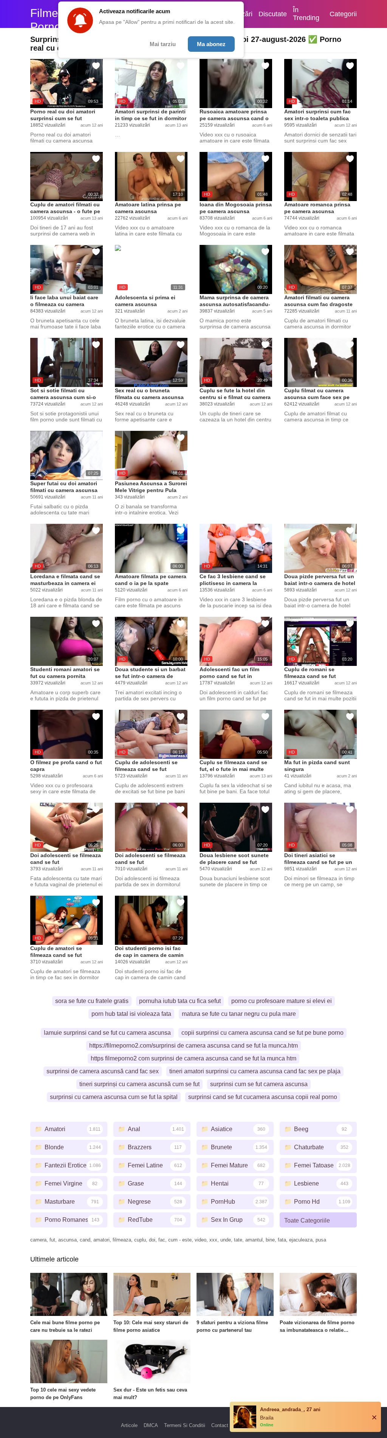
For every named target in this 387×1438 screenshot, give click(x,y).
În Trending (306, 14)
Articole (129, 1425)
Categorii (343, 14)
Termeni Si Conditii (184, 1425)
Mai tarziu (163, 44)
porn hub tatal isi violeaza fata (131, 1014)
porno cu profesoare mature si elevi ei (281, 1001)
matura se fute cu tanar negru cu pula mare (239, 1014)
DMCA (151, 1425)
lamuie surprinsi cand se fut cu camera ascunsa (107, 1032)
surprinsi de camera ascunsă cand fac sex (102, 1071)
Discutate (273, 14)
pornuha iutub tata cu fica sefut (180, 1001)
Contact (219, 1425)
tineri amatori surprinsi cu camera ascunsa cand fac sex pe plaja (255, 1071)
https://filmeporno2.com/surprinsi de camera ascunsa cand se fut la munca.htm (193, 1045)
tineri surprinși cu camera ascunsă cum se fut (139, 1084)
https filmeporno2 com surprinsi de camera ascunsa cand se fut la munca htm (193, 1058)
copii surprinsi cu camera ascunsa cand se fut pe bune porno (262, 1032)
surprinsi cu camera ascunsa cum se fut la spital (114, 1097)
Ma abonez (211, 44)
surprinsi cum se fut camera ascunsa (259, 1084)
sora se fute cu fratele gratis (91, 1001)
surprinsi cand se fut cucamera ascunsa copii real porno (262, 1097)
